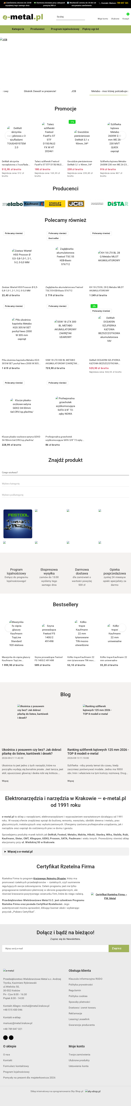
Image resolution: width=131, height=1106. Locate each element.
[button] (39, 29)
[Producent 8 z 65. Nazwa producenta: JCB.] (55, 204)
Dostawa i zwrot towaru (82, 1007)
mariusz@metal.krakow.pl (17, 1023)
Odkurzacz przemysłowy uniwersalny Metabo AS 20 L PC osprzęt (114, 163)
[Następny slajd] (124, 62)
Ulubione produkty (79, 1060)
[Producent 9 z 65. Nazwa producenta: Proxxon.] (76, 204)
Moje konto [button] (77, 1046)
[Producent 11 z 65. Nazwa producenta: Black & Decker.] (118, 204)
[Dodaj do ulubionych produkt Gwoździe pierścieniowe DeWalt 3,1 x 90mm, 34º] (60, 122)
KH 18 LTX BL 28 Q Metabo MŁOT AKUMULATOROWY (106, 289)
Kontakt (7, 1060)
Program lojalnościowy (16, 1071)
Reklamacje (75, 1013)
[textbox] (10, 472)
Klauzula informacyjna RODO (85, 978)
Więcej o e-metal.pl (20, 851)
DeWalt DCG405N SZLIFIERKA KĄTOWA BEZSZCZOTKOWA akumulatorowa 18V (104, 362)
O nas (6, 1054)
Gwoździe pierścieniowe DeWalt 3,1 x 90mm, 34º (47, 163)
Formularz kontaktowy (16, 1066)
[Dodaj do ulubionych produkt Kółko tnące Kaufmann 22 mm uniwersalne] (92, 618)
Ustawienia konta (79, 1066)
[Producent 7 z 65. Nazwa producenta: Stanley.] (34, 204)
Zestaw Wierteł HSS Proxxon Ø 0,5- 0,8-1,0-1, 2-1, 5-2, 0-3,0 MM (20, 289)
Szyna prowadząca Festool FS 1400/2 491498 (16, 659)
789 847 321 (122, 3)
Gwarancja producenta (82, 1024)
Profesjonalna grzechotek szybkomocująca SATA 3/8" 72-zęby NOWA (64, 438)
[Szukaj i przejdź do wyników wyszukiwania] (83, 16)
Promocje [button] (65, 109)
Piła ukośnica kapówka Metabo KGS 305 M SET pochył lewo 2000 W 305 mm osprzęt (20, 362)
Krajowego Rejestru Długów (49, 878)
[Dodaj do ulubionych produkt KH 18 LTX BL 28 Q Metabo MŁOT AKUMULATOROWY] (125, 233)
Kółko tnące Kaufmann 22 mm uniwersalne (80, 659)
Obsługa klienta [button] (80, 970)
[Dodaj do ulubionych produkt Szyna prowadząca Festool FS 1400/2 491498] (27, 618)
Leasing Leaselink (79, 1019)
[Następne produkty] (122, 135)
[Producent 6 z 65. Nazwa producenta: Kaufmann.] (12, 204)
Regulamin (75, 990)
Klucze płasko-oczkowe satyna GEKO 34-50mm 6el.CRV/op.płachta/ (21, 438)
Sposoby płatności (79, 1001)
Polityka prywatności (81, 984)
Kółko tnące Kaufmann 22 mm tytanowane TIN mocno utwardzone (49, 659)
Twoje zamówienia (79, 1054)
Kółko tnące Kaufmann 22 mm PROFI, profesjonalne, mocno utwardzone (113, 659)
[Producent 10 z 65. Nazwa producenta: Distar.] (97, 204)
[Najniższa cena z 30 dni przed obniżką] (30, 173)
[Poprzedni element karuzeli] (3, 204)
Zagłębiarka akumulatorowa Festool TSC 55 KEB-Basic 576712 (64, 289)
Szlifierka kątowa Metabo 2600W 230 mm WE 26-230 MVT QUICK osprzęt (81, 163)
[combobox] (65, 472)
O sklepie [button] (9, 1046)
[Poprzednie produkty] (9, 135)
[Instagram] (11, 1037)
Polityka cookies (78, 996)
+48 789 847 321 (12, 1028)
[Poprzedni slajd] (7, 62)
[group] (65, 62)
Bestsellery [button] (65, 604)
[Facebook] (5, 1037)
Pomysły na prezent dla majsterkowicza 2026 (29, 1077)
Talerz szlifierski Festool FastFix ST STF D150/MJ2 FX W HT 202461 (15, 163)
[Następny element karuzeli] (127, 204)
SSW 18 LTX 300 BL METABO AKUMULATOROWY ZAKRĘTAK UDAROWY (61, 362)
